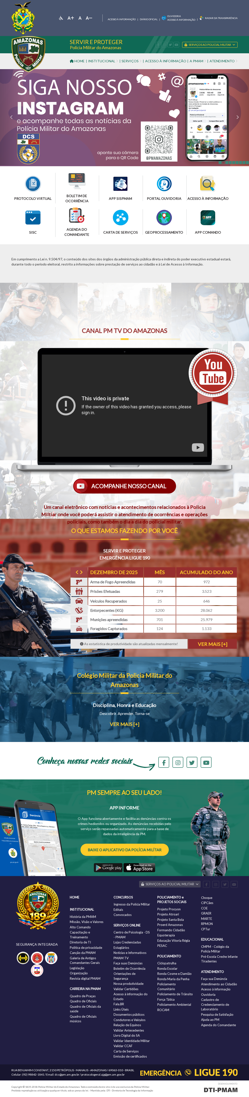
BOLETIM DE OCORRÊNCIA (77, 198)
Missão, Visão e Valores (86, 922)
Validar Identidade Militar (132, 1041)
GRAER (206, 913)
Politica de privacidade (86, 948)
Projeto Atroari (168, 914)
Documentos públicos (129, 1014)
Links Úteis (121, 1009)
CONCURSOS (123, 897)
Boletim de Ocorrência (129, 968)
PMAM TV (121, 958)
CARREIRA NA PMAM (85, 989)
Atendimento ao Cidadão (219, 984)
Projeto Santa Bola (170, 920)
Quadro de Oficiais (83, 1001)
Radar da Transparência (221, 18)
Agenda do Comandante (218, 1025)
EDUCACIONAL (212, 939)
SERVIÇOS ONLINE (127, 925)
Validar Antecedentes (129, 1030)
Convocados (123, 915)
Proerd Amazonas (170, 925)
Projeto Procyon (169, 909)
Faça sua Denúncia (214, 979)
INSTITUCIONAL (82, 909)
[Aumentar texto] (71, 18)
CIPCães (207, 903)
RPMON (207, 924)
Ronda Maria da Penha (173, 979)
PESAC (162, 946)
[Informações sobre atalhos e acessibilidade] (61, 18)
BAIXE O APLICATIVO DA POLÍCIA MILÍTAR (124, 850)
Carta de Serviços (126, 1051)
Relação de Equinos (127, 1025)
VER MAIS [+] (212, 644)
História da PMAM (83, 917)
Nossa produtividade (128, 984)
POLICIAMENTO (169, 956)
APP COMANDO (208, 232)
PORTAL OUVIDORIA (164, 198)
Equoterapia (166, 935)
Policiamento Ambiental (174, 1004)
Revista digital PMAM (85, 978)
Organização (79, 973)
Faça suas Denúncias (128, 963)
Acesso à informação (122, 19)
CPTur (205, 929)
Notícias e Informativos (130, 953)
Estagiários (121, 948)
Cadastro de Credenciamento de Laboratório (215, 1004)
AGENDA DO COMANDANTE (76, 232)
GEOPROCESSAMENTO (164, 232)
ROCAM (163, 1010)
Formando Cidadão (171, 930)
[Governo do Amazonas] (23, 17)
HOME (79, 61)
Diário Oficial (149, 19)
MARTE (206, 919)
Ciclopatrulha (166, 963)
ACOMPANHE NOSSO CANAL (128, 486)
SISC (33, 232)
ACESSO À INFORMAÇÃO (165, 61)
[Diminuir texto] (89, 18)
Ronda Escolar (167, 968)
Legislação (77, 968)
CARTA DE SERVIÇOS (120, 232)
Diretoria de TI (80, 942)
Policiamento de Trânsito (175, 994)
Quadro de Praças (83, 996)
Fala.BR (119, 1004)
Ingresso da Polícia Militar (132, 904)
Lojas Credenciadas (127, 942)
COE (204, 908)
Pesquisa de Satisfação (217, 1014)
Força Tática (166, 999)
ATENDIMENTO (212, 972)
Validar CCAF (123, 1046)
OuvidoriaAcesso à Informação (181, 18)
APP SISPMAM (120, 198)
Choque (206, 898)
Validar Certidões (126, 989)
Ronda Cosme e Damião (174, 974)
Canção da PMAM (83, 953)
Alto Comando (80, 927)
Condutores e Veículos (129, 1020)
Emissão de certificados (130, 1056)
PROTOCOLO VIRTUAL (33, 198)
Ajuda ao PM (210, 1020)
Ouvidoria (208, 994)
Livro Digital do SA (127, 1035)
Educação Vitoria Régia (173, 940)
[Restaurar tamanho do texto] (80, 18)
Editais (118, 910)
